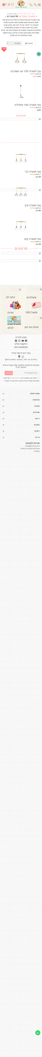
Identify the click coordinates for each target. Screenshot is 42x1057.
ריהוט (37, 419)
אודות (10, 312)
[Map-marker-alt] (19, 356)
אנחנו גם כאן (31, 327)
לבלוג (11, 327)
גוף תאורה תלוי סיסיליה (27, 104)
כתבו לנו (10, 297)
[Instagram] (19, 340)
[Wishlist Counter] (12, 4)
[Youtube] (22, 340)
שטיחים (36, 412)
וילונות (37, 431)
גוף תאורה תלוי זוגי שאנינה (25, 71)
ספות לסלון (35, 394)
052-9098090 (21, 347)
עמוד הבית (31, 14)
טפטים (37, 425)
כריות (37, 437)
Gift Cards (31, 312)
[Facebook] (26, 340)
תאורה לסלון (22, 14)
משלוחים (31, 297)
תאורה (37, 406)
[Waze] (22, 356)
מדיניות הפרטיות (15, 378)
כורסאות (36, 400)
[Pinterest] (16, 340)
